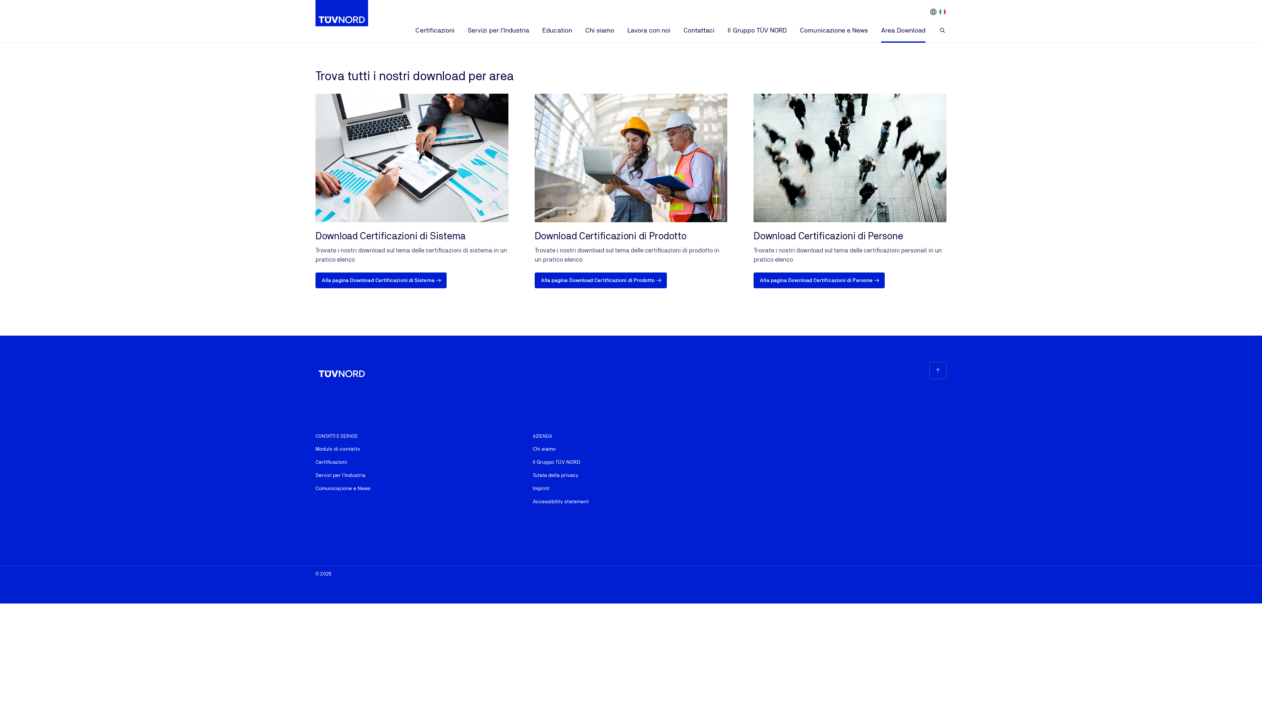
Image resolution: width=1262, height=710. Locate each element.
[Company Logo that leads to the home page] (342, 13)
